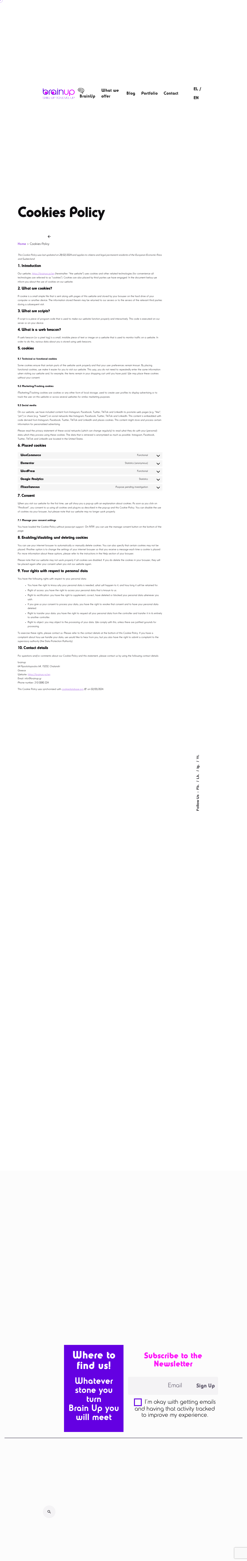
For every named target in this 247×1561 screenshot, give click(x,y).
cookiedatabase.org (73, 689)
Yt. (198, 757)
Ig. (198, 766)
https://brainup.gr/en (43, 274)
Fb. (198, 786)
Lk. (198, 776)
